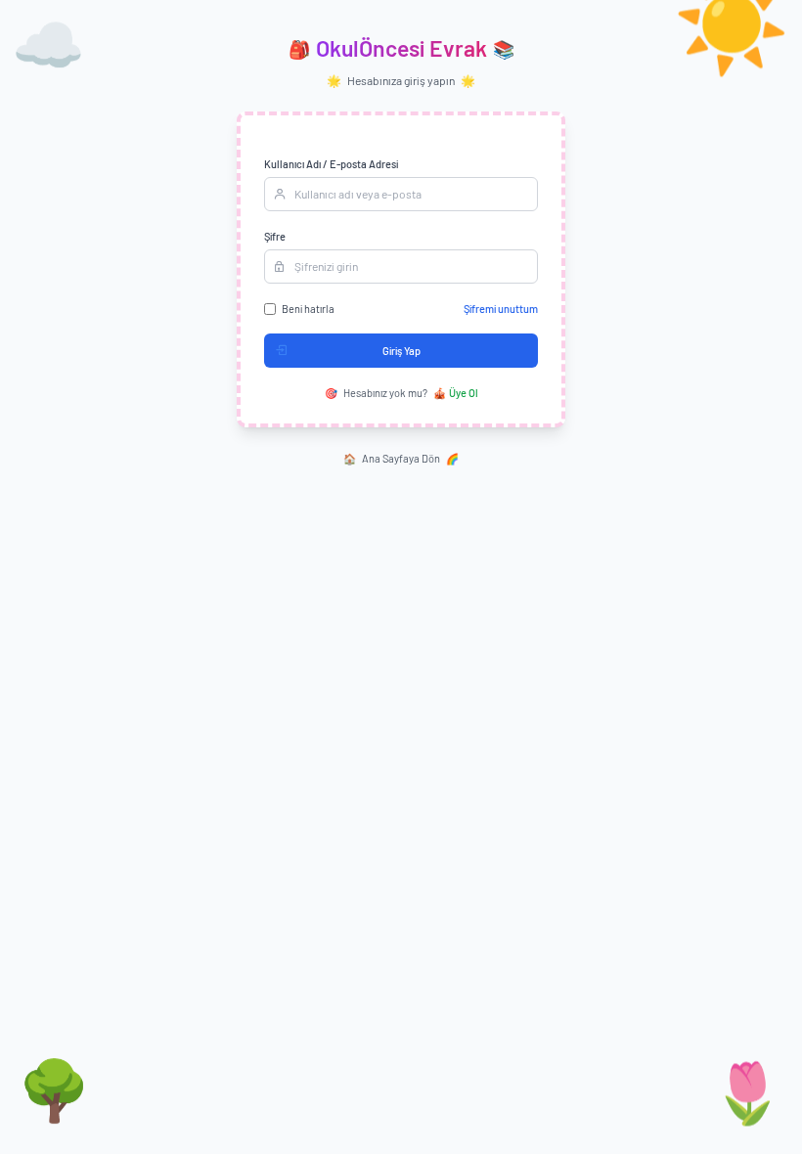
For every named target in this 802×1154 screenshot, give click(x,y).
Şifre (275, 236)
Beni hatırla (308, 308)
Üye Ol (455, 392)
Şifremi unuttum (501, 308)
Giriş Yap (401, 350)
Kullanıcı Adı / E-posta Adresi (331, 163)
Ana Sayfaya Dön (401, 458)
